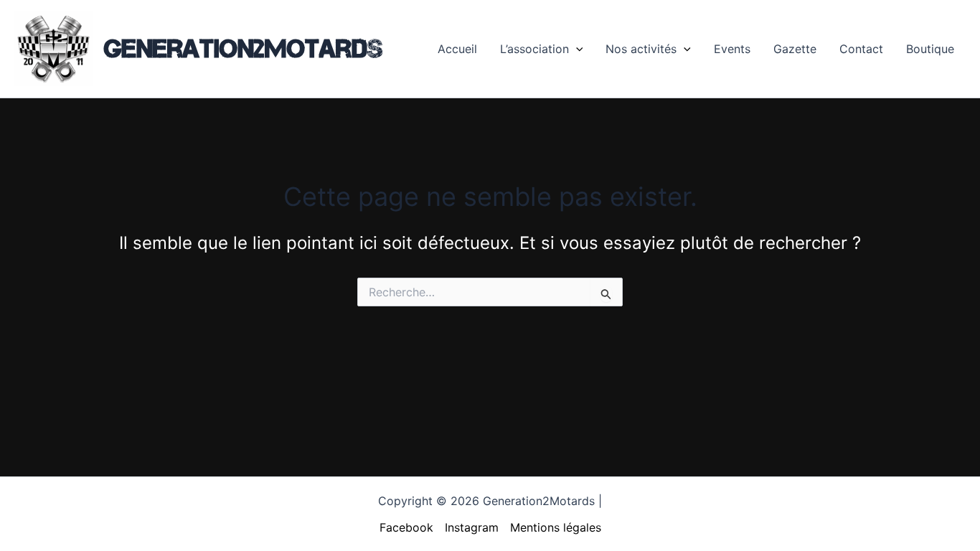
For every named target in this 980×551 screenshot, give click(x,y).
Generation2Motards (243, 48)
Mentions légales (555, 527)
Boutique (930, 49)
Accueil (457, 49)
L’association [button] (534, 49)
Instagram (472, 527)
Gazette (794, 49)
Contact (861, 49)
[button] (576, 48)
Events (732, 49)
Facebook (406, 527)
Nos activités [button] (641, 49)
